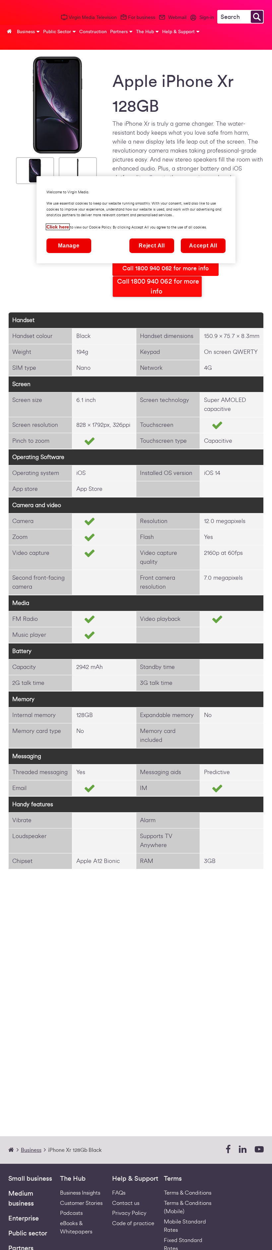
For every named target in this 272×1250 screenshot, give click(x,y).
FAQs (118, 1193)
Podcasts (71, 1213)
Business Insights (80, 1193)
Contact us (125, 1203)
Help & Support (135, 1178)
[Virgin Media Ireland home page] (23, 16)
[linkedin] (242, 1149)
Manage (69, 245)
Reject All (152, 245)
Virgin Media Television (93, 17)
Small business (30, 1178)
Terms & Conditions (187, 1193)
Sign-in (206, 17)
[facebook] (228, 1149)
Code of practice (133, 1223)
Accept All (203, 245)
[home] (14, 1150)
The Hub (73, 1178)
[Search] (257, 17)
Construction (93, 31)
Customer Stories (81, 1203)
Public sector (27, 1233)
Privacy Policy (129, 1213)
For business (141, 17)
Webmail (177, 17)
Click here (57, 227)
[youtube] (259, 1149)
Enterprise (23, 1218)
